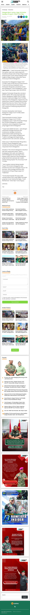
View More (15, 350)
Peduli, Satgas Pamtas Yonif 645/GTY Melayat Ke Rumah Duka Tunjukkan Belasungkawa (22, 199)
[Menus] (2, 1)
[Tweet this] (21, 17)
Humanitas (4, 17)
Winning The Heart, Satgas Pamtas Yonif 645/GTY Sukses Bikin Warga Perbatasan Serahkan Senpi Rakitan (14, 382)
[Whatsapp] (26, 17)
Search (3, 595)
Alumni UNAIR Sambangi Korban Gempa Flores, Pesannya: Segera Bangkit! (8, 210)
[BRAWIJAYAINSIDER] (15, 1)
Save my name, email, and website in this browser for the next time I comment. (14, 298)
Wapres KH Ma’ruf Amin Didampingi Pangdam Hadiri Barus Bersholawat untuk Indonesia (15, 394)
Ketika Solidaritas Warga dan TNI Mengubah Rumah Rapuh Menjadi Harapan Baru (22, 223)
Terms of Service (17, 611)
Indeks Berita (4, 612)
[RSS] (15, 193)
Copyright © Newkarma (6, 611)
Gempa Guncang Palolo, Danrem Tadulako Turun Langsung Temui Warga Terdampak (8, 223)
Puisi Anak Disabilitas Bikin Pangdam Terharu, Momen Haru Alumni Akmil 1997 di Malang (21, 210)
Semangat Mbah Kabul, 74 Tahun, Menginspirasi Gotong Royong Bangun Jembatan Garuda (8, 214)
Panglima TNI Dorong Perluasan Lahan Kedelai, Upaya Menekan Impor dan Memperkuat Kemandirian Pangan (15, 414)
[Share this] (19, 17)
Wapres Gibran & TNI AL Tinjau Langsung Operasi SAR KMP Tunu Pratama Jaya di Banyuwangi (14, 407)
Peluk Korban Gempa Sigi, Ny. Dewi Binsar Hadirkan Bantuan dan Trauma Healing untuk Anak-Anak (21, 218)
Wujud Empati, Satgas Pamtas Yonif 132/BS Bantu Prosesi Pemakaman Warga (14, 399)
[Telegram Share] (24, 17)
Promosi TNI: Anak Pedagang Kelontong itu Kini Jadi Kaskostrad (15, 378)
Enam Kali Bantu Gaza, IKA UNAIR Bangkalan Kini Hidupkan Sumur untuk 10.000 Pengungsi (22, 214)
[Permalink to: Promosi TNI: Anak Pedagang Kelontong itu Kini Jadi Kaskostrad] (15, 368)
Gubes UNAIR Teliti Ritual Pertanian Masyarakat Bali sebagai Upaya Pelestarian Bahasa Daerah (16, 390)
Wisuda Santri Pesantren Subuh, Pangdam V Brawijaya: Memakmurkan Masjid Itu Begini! (15, 386)
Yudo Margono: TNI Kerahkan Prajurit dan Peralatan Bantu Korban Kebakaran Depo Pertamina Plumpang (14, 403)
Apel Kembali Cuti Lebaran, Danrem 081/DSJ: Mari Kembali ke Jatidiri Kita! (8, 199)
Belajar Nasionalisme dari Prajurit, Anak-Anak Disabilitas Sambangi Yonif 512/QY (8, 218)
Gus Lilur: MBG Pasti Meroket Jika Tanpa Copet (15, 410)
